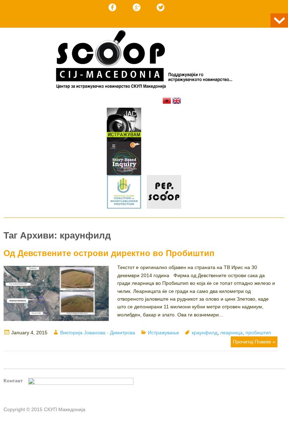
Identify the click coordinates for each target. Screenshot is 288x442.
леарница (231, 332)
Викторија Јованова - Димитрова (97, 332)
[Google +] (136, 7)
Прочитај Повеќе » (254, 341)
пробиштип (258, 332)
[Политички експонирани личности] (164, 193)
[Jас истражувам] (124, 125)
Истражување (163, 332)
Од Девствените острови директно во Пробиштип (109, 253)
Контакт (13, 380)
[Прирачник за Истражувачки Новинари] (124, 159)
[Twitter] (160, 7)
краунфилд (204, 332)
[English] (176, 100)
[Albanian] (167, 100)
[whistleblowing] (124, 193)
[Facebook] (112, 7)
